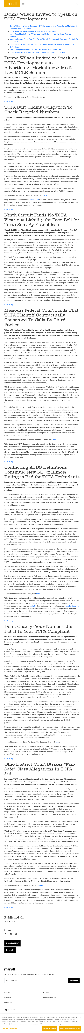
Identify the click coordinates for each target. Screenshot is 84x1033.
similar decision (72, 606)
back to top (8, 101)
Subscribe (10, 950)
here (45, 195)
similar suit (34, 200)
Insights (7, 997)
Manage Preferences (10, 1028)
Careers (46, 992)
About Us (8, 1002)
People (7, 992)
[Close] (80, 1017)
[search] (77, 3)
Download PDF (12, 943)
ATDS (33, 606)
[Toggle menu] (23, 3)
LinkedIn (11, 1010)
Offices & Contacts (50, 997)
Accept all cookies (49, 1028)
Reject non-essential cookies (70, 1028)
